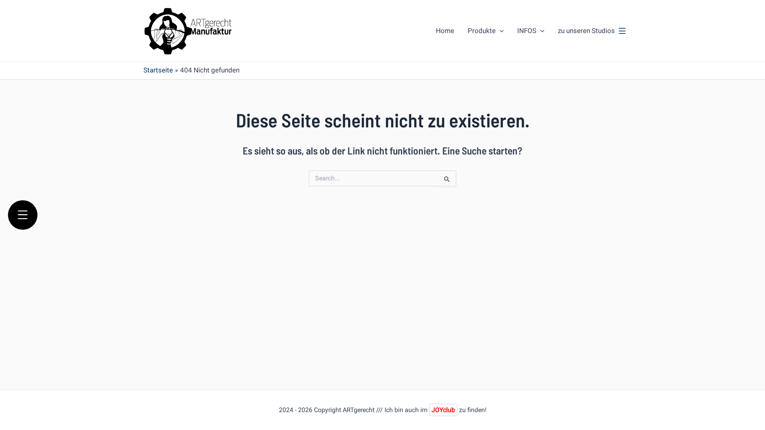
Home (445, 31)
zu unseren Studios (586, 31)
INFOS (526, 31)
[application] (500, 31)
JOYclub (443, 410)
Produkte (482, 31)
